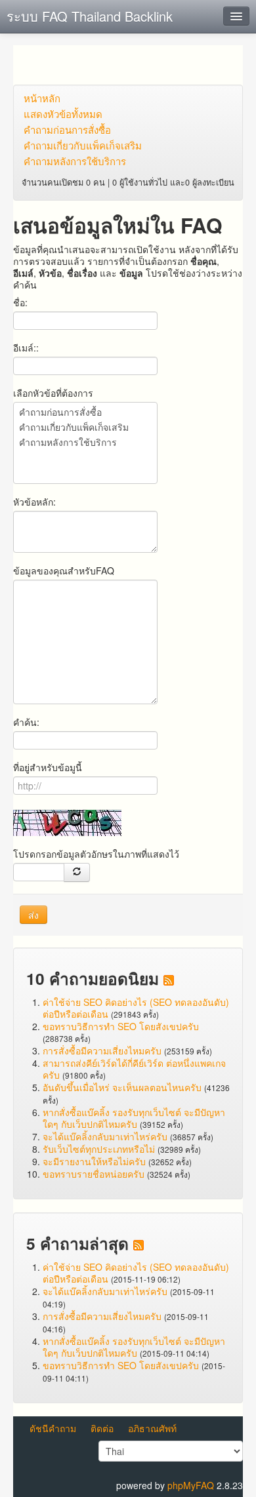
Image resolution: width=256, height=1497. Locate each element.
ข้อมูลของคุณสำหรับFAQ (63, 570)
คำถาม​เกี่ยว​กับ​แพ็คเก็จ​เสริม (83, 145)
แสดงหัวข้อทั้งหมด (63, 114)
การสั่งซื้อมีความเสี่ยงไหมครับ (102, 1050)
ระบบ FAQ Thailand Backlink (90, 16)
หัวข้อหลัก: (34, 502)
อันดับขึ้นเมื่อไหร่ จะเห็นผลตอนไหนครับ (122, 1087)
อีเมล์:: (26, 347)
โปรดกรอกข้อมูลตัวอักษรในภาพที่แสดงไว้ (96, 854)
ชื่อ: (20, 302)
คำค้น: (26, 722)
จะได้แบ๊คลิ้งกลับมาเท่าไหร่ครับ (105, 1136)
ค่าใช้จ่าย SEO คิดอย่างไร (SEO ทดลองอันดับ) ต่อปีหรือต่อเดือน (136, 1007)
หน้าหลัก (42, 98)
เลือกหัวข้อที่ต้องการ (53, 393)
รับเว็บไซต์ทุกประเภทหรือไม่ (99, 1148)
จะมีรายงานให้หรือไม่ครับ (94, 1161)
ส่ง (33, 914)
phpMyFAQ (190, 1485)
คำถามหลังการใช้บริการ (75, 161)
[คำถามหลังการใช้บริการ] (85, 442)
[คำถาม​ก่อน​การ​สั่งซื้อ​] (85, 412)
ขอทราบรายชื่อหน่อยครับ (93, 1173)
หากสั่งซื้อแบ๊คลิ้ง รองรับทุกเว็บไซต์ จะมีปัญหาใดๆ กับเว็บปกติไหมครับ (134, 1118)
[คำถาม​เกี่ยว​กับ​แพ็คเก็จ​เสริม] (85, 427)
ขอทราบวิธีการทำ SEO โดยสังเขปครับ (121, 1026)
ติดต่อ (102, 1428)
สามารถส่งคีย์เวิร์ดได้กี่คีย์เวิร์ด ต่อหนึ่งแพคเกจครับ (134, 1068)
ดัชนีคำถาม (53, 1428)
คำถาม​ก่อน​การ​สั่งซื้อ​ (67, 129)
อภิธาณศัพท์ (152, 1428)
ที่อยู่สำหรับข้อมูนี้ (47, 767)
